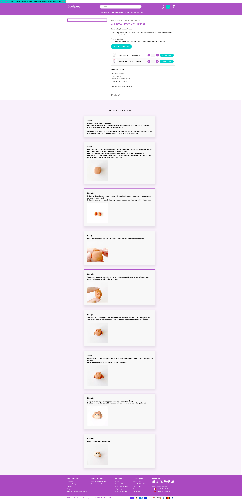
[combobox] (121, 7)
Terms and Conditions (140, 484)
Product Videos (120, 484)
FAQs (117, 481)
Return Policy (137, 481)
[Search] (101, 7)
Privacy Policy (71, 484)
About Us (70, 481)
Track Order (137, 486)
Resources (136, 12)
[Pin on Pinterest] (115, 95)
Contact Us (136, 491)
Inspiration (117, 12)
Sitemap (69, 486)
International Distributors (99, 481)
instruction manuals (121, 486)
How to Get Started (121, 491)
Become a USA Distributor (99, 484)
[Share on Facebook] (112, 95)
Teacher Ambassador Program (77, 491)
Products (104, 12)
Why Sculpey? (119, 489)
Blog (127, 12)
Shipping (136, 489)
